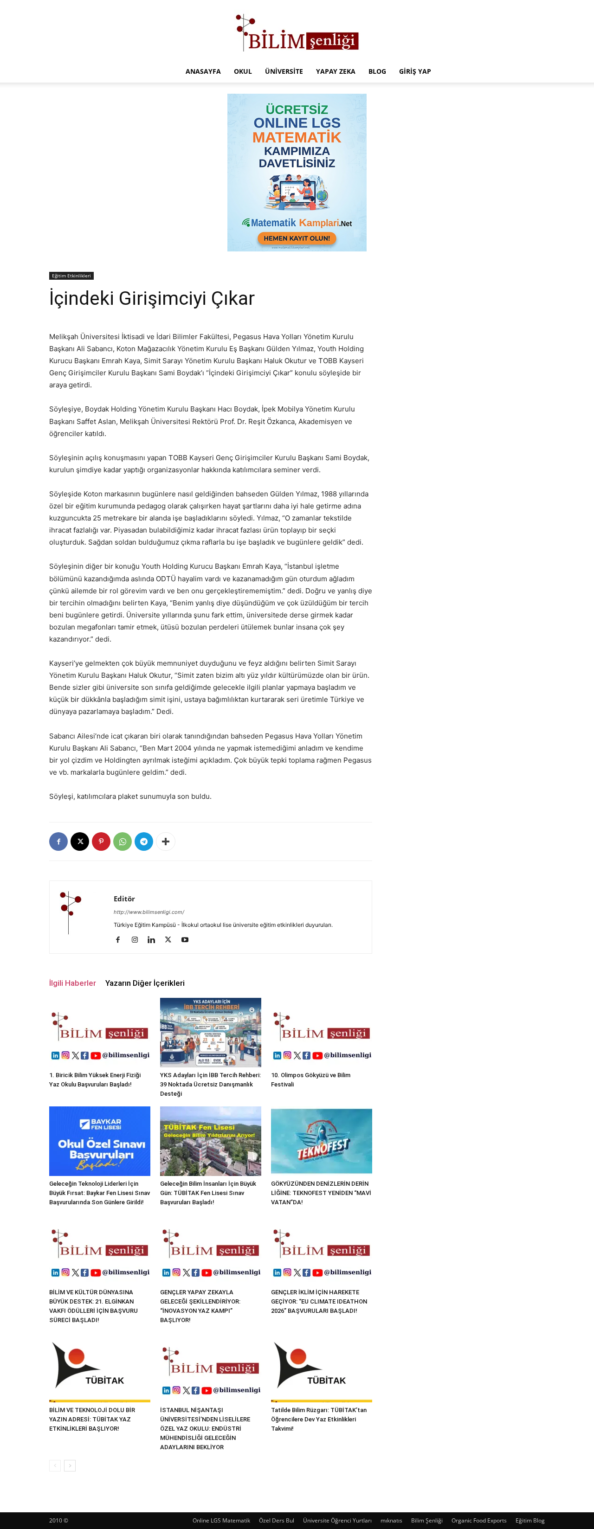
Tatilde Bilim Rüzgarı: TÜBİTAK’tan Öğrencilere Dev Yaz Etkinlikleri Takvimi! (319, 1419)
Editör (124, 898)
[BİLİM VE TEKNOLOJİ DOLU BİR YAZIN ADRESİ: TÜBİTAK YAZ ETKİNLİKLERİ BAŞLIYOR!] (99, 1367)
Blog (377, 71)
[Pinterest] (101, 841)
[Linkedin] (154, 940)
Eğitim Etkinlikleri (71, 275)
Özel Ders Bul (276, 1520)
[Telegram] (144, 841)
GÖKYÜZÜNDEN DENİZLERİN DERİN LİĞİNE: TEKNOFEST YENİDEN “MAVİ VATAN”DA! (321, 1193)
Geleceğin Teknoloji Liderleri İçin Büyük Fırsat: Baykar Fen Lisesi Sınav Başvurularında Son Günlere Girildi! (99, 1193)
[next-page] (70, 1465)
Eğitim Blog (530, 1520)
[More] (165, 841)
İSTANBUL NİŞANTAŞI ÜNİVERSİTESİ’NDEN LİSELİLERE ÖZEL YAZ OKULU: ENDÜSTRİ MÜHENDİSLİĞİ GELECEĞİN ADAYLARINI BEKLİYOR (205, 1429)
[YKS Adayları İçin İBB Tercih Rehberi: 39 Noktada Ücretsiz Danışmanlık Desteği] (210, 1032)
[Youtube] (188, 940)
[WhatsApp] (122, 841)
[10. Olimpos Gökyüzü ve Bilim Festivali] (321, 1032)
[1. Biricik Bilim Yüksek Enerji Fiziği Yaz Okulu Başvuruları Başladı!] (99, 1032)
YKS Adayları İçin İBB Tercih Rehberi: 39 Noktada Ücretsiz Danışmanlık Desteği (210, 1084)
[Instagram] (138, 940)
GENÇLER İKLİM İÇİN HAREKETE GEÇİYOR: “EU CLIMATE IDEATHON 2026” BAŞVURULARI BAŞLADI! (319, 1301)
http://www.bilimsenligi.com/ (149, 912)
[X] (80, 841)
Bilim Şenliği (427, 1520)
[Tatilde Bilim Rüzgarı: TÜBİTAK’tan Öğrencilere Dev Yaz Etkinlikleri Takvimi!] (321, 1367)
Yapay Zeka (335, 71)
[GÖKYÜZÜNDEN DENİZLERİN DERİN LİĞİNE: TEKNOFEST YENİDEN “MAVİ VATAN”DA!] (321, 1141)
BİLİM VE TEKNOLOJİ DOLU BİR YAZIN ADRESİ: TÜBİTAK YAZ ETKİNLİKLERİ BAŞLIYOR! (92, 1419)
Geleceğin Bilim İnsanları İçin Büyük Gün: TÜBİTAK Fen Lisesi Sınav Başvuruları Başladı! (208, 1193)
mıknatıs (391, 1520)
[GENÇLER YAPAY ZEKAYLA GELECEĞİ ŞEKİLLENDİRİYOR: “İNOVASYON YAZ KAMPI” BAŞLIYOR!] (210, 1250)
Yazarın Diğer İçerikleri (145, 983)
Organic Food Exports (479, 1520)
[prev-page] (55, 1465)
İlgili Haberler (72, 983)
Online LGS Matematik (221, 1520)
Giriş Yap (415, 71)
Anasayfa (203, 71)
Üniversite (284, 71)
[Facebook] (58, 841)
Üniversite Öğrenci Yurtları (337, 1520)
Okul (243, 71)
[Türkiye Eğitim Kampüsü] (297, 30)
